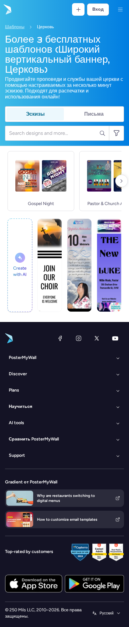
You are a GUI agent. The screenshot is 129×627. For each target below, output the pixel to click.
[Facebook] (60, 338)
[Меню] (120, 9)
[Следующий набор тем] (121, 181)
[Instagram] (78, 338)
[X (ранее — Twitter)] (96, 338)
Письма (94, 114)
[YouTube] (115, 338)
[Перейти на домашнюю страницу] (7, 9)
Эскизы (35, 114)
